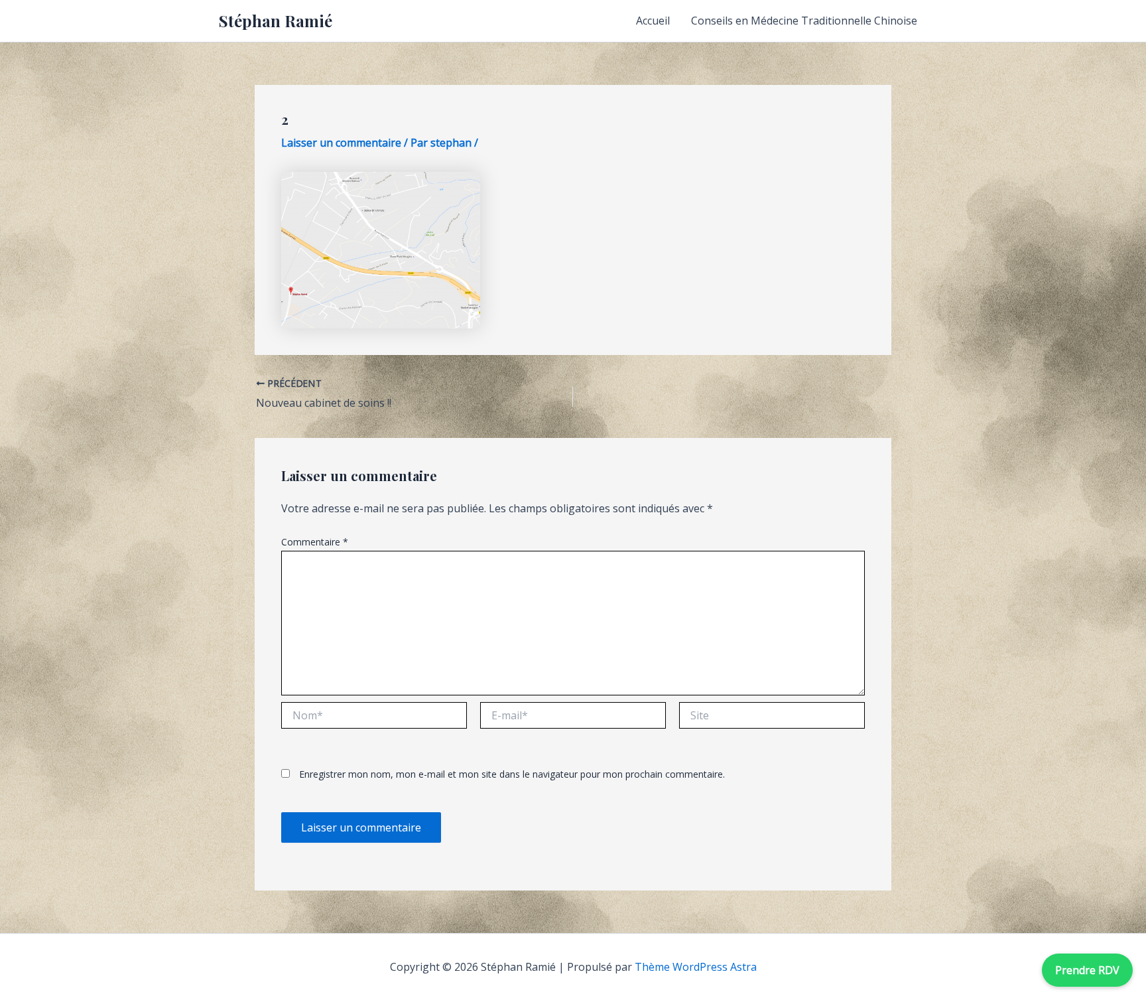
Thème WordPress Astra (696, 967)
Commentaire (314, 542)
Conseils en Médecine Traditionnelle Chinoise (804, 20)
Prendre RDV (1087, 970)
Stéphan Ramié (275, 20)
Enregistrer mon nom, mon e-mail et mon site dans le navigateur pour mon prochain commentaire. (512, 774)
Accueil (653, 20)
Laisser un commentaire (341, 142)
